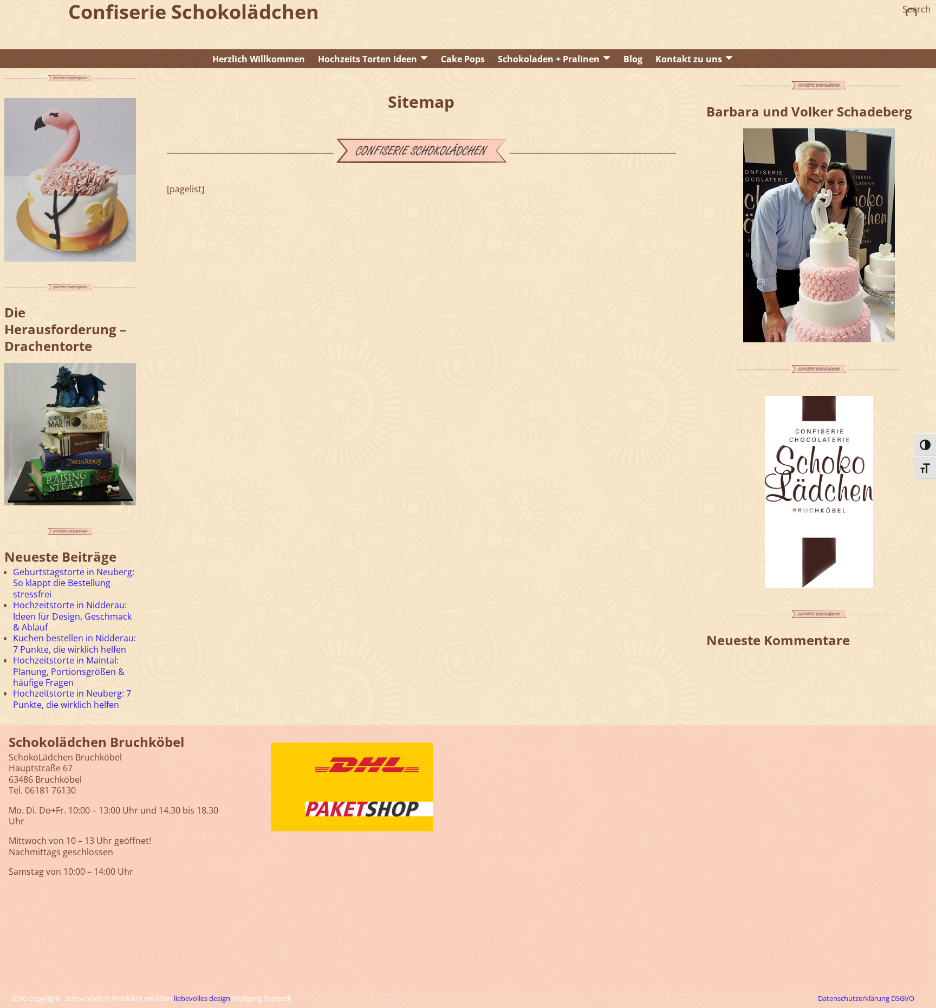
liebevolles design (202, 998)
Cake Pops (463, 59)
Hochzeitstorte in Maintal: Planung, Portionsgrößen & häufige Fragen (69, 671)
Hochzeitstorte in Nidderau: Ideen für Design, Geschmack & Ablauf (72, 616)
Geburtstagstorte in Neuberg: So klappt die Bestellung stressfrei (73, 583)
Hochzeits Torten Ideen (367, 59)
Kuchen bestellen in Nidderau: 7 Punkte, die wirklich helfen (74, 643)
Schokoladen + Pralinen (549, 59)
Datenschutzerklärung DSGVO (866, 998)
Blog (632, 59)
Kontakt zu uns (688, 59)
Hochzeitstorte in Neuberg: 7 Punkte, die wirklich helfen (72, 698)
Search (916, 9)
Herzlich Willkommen (258, 59)
